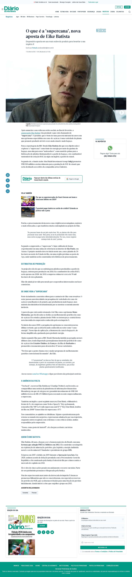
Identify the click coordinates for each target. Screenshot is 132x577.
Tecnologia (49, 17)
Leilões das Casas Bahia (78, 2)
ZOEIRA (112, 12)
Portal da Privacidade (96, 566)
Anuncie (16, 566)
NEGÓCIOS (106, 11)
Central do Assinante (49, 566)
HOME (57, 12)
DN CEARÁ (73, 12)
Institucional (64, 566)
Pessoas (34, 493)
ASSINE (127, 7)
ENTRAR (118, 7)
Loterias (56, 17)
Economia (25, 493)
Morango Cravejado (65, 2)
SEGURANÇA (91, 12)
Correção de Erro (112, 566)
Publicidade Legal (93, 2)
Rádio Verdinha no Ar (41, 2)
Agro (17, 17)
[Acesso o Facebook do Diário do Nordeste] (43, 532)
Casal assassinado (53, 2)
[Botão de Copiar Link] (8, 191)
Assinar (42, 526)
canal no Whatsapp (40, 374)
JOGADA (98, 12)
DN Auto (23, 17)
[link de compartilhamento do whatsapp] (8, 175)
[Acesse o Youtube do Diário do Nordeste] (52, 532)
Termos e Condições (101, 551)
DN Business (30, 17)
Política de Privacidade (116, 551)
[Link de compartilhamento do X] (8, 186)
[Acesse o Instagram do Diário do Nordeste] (39, 532)
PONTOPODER (81, 12)
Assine (37, 566)
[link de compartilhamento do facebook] (8, 180)
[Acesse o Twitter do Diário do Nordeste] (48, 532)
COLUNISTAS (120, 12)
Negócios (9, 17)
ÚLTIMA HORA (64, 12)
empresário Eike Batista (30, 133)
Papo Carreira (40, 17)
